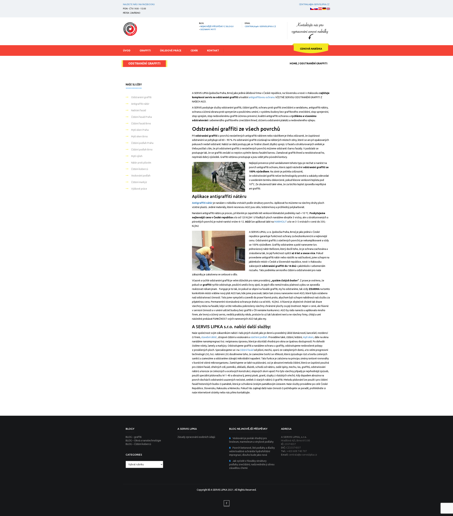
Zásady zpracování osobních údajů (196, 437)
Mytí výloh (136, 156)
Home (293, 63)
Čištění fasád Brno (141, 123)
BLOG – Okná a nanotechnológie (143, 440)
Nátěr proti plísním (141, 162)
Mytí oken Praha (140, 129)
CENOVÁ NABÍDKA (311, 48)
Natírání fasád (138, 110)
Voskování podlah (140, 175)
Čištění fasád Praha (141, 117)
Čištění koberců (139, 169)
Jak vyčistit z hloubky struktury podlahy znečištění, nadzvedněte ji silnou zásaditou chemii (251, 464)
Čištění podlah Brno (142, 149)
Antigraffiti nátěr (202, 202)
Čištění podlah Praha (142, 143)
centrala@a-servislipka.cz (314, 4)
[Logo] (130, 28)
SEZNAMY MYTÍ (208, 29)
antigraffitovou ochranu (262, 97)
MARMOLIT (280, 221)
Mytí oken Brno (139, 136)
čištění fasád (247, 350)
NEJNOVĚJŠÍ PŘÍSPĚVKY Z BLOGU (217, 26)
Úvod (126, 50)
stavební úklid (208, 337)
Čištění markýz (139, 182)
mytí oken (308, 337)
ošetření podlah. (259, 337)
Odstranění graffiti (141, 97)
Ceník (194, 50)
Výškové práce (139, 188)
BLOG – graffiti (134, 437)
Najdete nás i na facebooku (139, 4)
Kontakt (213, 50)
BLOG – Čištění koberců (138, 444)
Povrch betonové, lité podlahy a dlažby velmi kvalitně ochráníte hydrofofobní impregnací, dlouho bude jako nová (252, 451)
